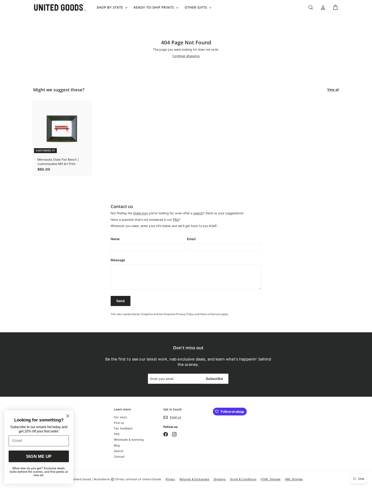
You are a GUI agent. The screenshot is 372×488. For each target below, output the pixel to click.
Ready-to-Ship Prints (154, 7)
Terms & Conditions (243, 479)
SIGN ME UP (38, 456)
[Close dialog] (67, 416)
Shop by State (110, 7)
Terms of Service (210, 314)
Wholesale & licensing (129, 439)
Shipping (219, 479)
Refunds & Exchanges (194, 479)
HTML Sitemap (271, 479)
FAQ (176, 219)
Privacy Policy (185, 314)
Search (118, 451)
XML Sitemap (294, 479)
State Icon (140, 213)
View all (333, 89)
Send (120, 301)
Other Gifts (196, 7)
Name (115, 239)
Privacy (170, 479)
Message (118, 260)
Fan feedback (123, 428)
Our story (120, 417)
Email (191, 239)
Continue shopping (185, 56)
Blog (117, 445)
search (198, 213)
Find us (119, 422)
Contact (119, 456)
